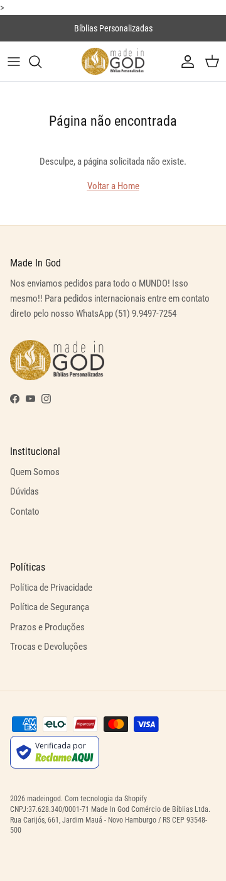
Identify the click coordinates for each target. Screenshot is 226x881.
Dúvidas (24, 491)
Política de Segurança (49, 607)
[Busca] (41, 61)
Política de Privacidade (51, 587)
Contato (25, 511)
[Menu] (14, 61)
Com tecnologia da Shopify (106, 798)
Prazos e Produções (47, 627)
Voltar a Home (113, 186)
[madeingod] (113, 61)
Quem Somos (35, 472)
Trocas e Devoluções (48, 646)
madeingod (44, 798)
